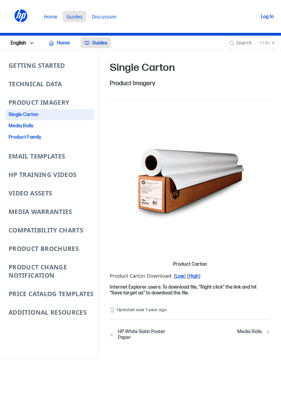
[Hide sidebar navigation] (97, 204)
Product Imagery (39, 102)
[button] (190, 185)
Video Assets (30, 193)
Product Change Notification (38, 271)
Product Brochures (44, 248)
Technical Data (35, 84)
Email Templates (37, 156)
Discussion (104, 16)
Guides (74, 16)
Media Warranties (40, 211)
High (194, 276)
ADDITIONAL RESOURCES (48, 312)
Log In (267, 17)
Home (50, 16)
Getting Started (37, 65)
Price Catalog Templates (51, 294)
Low (179, 276)
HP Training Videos (42, 175)
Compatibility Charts (46, 230)
